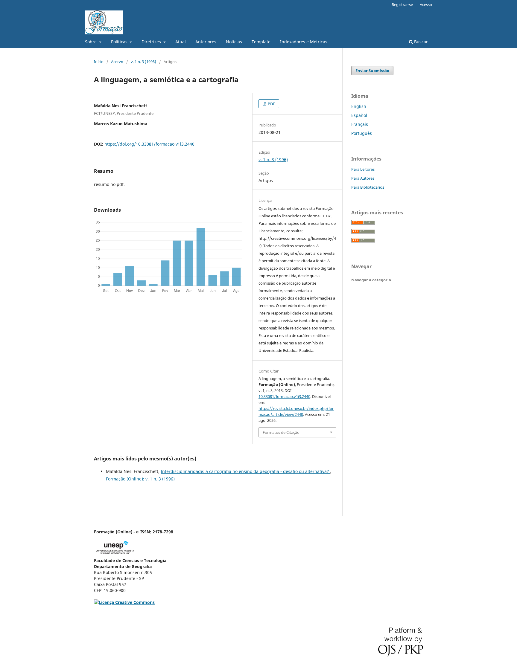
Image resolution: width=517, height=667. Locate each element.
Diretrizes (152, 42)
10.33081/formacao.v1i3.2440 (284, 396)
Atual (180, 42)
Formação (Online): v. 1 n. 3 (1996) (140, 479)
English (358, 106)
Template (261, 42)
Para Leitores (363, 169)
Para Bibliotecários (367, 187)
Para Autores (362, 178)
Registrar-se (402, 4)
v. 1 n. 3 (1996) (143, 61)
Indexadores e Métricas (303, 42)
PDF (271, 103)
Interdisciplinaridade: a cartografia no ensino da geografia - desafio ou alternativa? (245, 471)
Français (359, 124)
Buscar (420, 42)
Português (361, 133)
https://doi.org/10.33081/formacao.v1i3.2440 (149, 144)
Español (359, 115)
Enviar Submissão (372, 70)
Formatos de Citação (281, 432)
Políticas (120, 42)
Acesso (426, 4)
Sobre (91, 42)
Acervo (117, 61)
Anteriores (205, 42)
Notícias (234, 42)
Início (99, 61)
